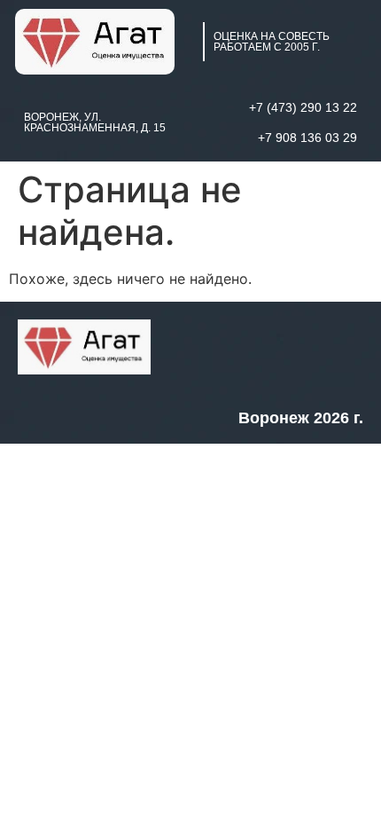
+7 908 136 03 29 (307, 137)
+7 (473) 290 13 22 (303, 107)
